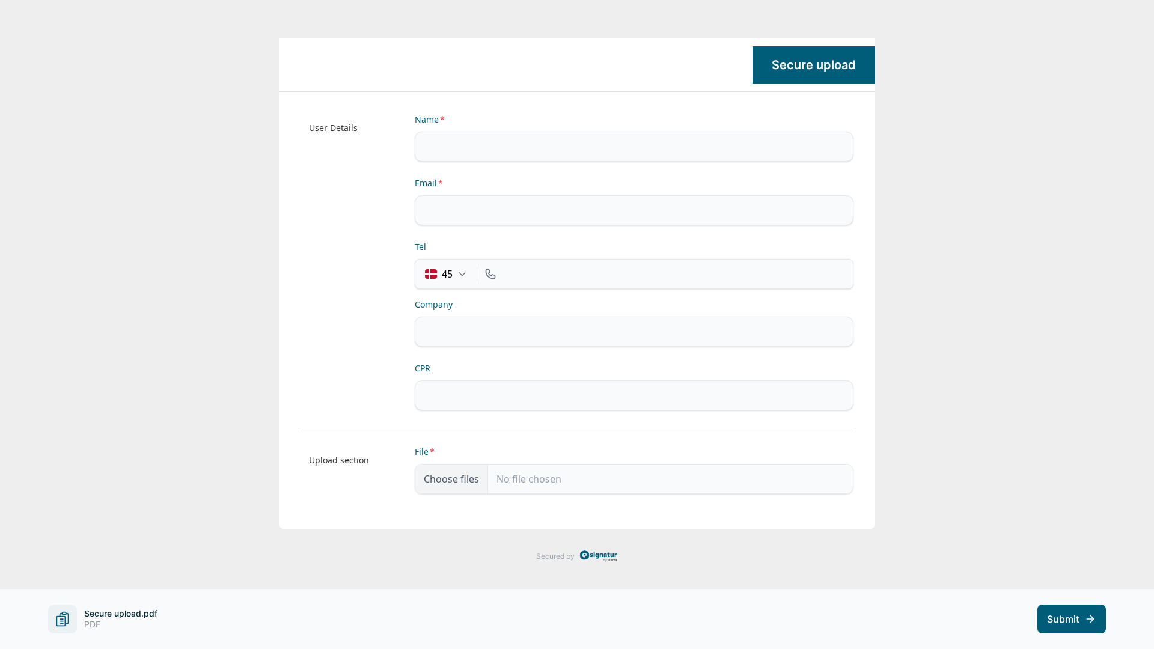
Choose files (451, 479)
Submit (1063, 619)
